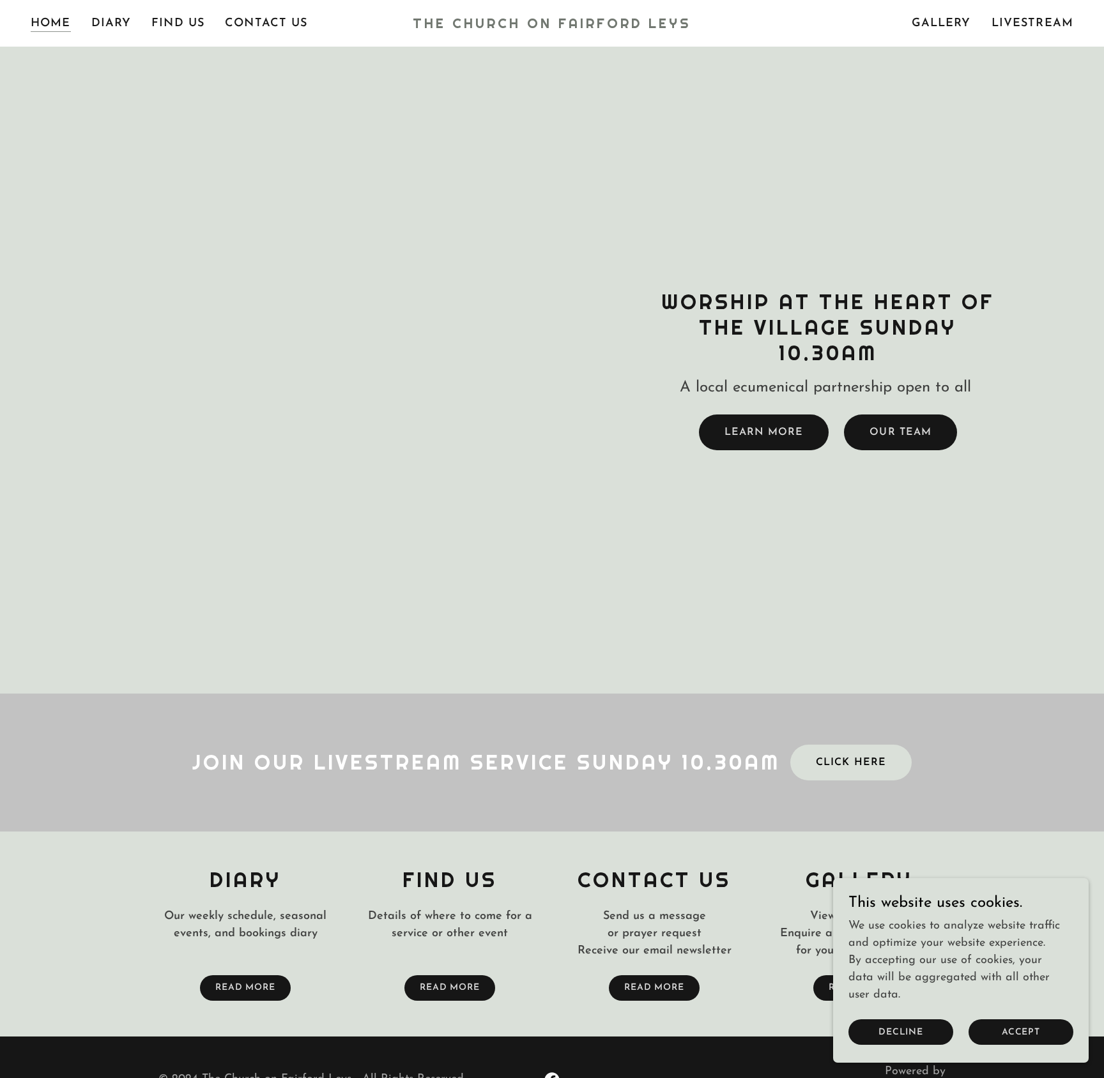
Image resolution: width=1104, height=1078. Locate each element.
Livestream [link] (1032, 23)
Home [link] (51, 23)
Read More (245, 987)
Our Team (900, 432)
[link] (552, 25)
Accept (1021, 1032)
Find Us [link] (177, 23)
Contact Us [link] (266, 23)
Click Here (850, 762)
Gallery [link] (941, 23)
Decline (900, 1032)
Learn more (763, 432)
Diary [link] (111, 23)
